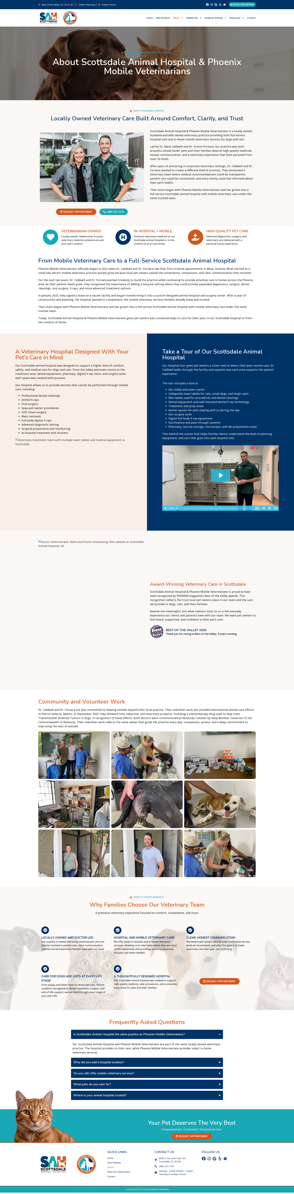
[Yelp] (220, 4)
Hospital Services (214, 17)
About (176, 17)
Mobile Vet (192, 17)
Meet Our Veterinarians (118, 1171)
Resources (235, 17)
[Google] (216, 4)
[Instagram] (211, 4)
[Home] (224, 4)
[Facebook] (207, 4)
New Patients (163, 17)
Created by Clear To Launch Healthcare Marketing (147, 1189)
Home (150, 17)
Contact (251, 17)
